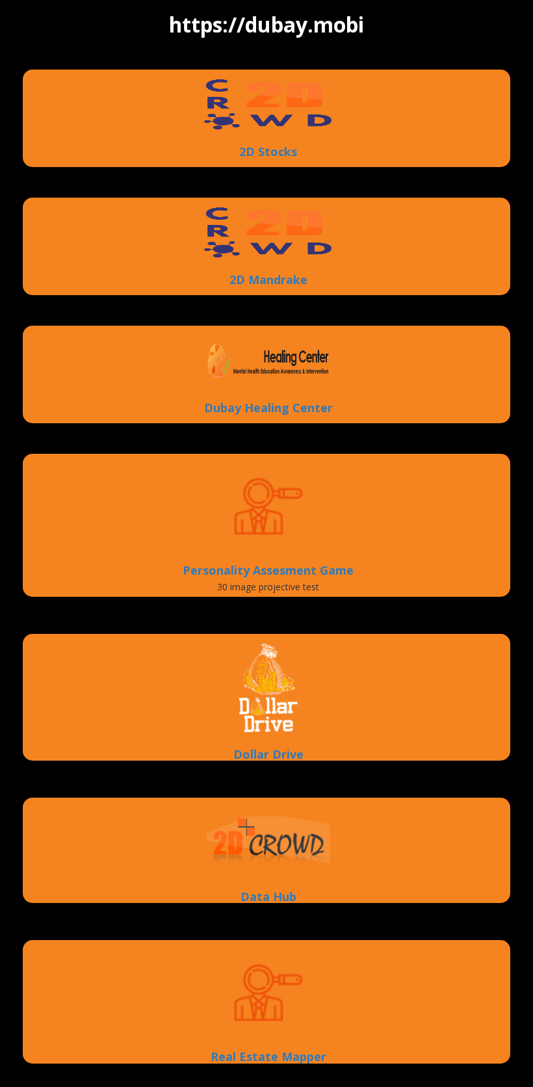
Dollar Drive (268, 754)
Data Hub (268, 897)
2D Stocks (268, 152)
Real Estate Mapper (268, 1057)
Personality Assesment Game (268, 570)
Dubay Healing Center (268, 408)
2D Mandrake (268, 280)
